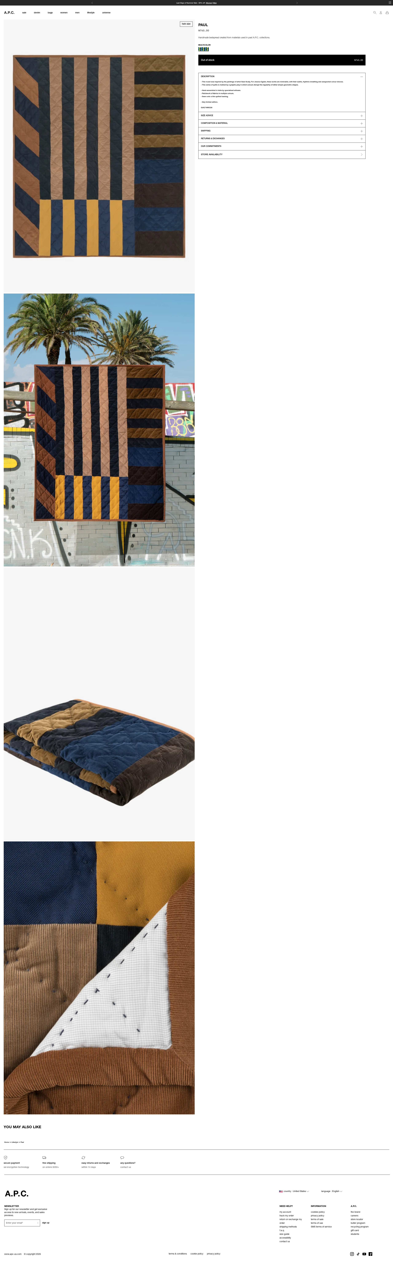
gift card (355, 1231)
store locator (357, 1220)
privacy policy (317, 1216)
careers (354, 1216)
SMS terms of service (321, 1227)
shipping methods (288, 1227)
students (355, 1234)
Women (209, 3)
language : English (330, 1191)
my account (285, 1212)
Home (6, 1142)
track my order (287, 1216)
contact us (285, 1242)
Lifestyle (15, 1142)
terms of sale (317, 1220)
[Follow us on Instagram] (352, 1254)
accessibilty (285, 1238)
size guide (284, 1234)
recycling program (360, 1227)
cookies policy (318, 1212)
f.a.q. (282, 1231)
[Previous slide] (5, 1127)
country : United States (295, 1191)
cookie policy (197, 1254)
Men (215, 3)
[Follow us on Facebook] (370, 1254)
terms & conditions (178, 1254)
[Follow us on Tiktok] (358, 1254)
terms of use (317, 1223)
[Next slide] (388, 1127)
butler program (358, 1223)
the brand (355, 1212)
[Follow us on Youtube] (364, 1254)
